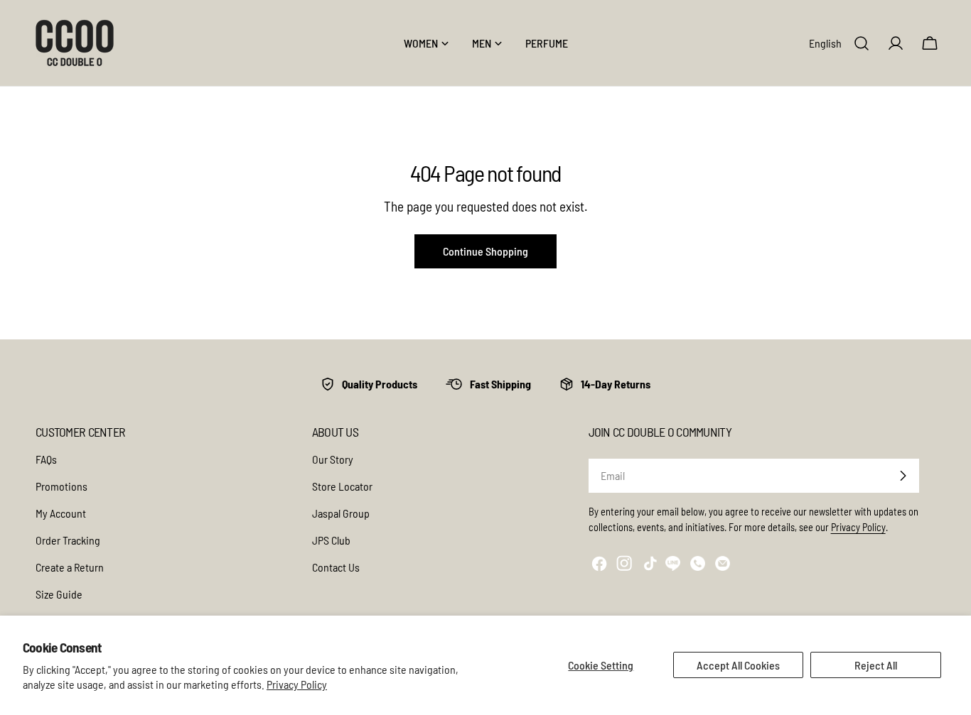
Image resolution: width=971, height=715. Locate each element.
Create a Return (70, 567)
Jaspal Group (341, 513)
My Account (61, 513)
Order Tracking (68, 540)
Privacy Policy (297, 684)
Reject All (875, 665)
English (825, 43)
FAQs (46, 459)
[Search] (861, 43)
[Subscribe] (903, 476)
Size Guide (59, 594)
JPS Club (331, 540)
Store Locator (342, 486)
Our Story (332, 459)
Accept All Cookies (738, 665)
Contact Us (336, 567)
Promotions (61, 486)
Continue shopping (485, 251)
